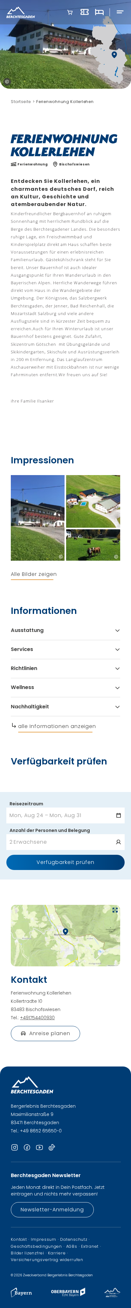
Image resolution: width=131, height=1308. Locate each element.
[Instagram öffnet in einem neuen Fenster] (14, 1148)
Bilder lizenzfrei (27, 1253)
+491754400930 (37, 1018)
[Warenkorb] (70, 12)
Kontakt (19, 1239)
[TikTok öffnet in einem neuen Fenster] (52, 1148)
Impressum (43, 1239)
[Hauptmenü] (120, 12)
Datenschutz (73, 1239)
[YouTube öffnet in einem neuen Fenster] (39, 1148)
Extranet (90, 1246)
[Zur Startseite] (20, 12)
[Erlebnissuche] (84, 12)
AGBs (71, 1246)
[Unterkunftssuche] (99, 12)
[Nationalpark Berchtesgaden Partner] (112, 1295)
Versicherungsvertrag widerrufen (47, 1259)
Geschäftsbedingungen (36, 1246)
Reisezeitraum (26, 804)
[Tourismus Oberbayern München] (68, 1295)
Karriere (57, 1253)
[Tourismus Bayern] (21, 1295)
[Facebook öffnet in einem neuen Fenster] (27, 1148)
